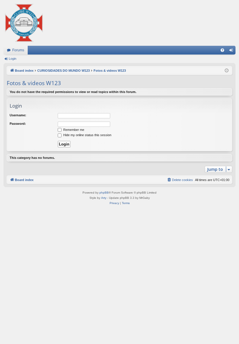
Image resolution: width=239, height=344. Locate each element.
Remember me (73, 129)
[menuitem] (222, 50)
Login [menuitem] (232, 51)
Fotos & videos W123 (34, 83)
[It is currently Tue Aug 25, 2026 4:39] (227, 70)
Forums (18, 50)
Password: (18, 123)
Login (12, 58)
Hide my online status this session (86, 135)
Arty (103, 197)
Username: (18, 115)
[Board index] (23, 23)
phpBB (104, 192)
